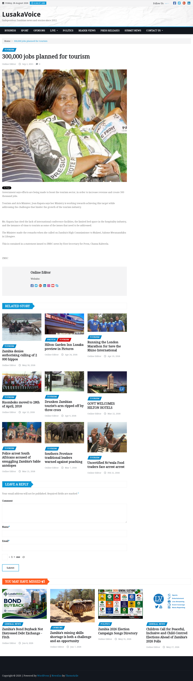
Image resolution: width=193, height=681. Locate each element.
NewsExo (57, 675)
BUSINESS (10, 30)
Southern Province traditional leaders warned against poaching (63, 458)
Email (5, 541)
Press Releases (110, 30)
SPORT (24, 30)
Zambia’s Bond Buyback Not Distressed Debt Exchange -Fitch (22, 633)
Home (7, 41)
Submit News (133, 30)
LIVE (53, 30)
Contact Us (153, 30)
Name (6, 527)
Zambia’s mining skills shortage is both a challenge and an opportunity (70, 637)
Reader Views (87, 30)
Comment (7, 500)
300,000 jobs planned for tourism (30, 41)
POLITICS (68, 30)
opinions (39, 30)
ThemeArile (71, 675)
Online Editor (9, 64)
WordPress (43, 675)
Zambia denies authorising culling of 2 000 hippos (19, 355)
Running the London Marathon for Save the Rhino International (104, 346)
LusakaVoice (21, 14)
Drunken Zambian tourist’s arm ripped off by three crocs (64, 406)
